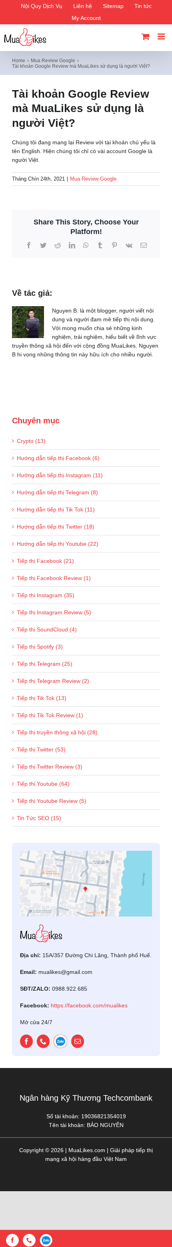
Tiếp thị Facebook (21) (45, 561)
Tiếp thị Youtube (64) (43, 784)
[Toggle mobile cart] (146, 36)
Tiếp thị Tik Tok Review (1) (50, 715)
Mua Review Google (93, 179)
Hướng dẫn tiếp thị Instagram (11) (60, 475)
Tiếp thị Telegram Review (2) (53, 681)
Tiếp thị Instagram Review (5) (54, 612)
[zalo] (60, 1041)
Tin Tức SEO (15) (39, 818)
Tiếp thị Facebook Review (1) (54, 578)
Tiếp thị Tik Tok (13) (41, 698)
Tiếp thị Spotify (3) (40, 646)
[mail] (77, 1041)
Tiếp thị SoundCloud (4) (47, 629)
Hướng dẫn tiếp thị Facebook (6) (58, 458)
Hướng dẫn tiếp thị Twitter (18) (55, 526)
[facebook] (26, 1041)
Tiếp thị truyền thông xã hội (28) (57, 732)
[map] (86, 853)
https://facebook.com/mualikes (89, 1005)
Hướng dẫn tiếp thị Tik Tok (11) (56, 509)
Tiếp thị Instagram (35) (45, 595)
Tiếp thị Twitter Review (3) (49, 766)
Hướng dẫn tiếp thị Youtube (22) (57, 544)
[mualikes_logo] (41, 927)
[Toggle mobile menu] (162, 36)
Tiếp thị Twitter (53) (41, 749)
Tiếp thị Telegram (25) (44, 664)
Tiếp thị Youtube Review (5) (51, 801)
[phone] (43, 1041)
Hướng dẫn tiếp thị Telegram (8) (57, 492)
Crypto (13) (31, 441)
